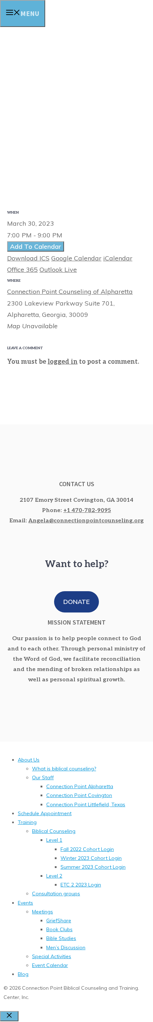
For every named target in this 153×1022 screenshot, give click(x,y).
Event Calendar (50, 965)
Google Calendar (76, 258)
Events (25, 903)
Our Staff (43, 777)
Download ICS (28, 258)
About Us (28, 760)
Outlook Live (58, 269)
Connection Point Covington (79, 795)
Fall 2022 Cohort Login (87, 849)
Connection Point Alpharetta (79, 786)
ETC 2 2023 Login (80, 884)
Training (27, 822)
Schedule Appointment (45, 813)
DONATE (76, 602)
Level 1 (54, 840)
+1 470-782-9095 (87, 510)
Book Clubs (59, 929)
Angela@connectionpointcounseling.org (86, 520)
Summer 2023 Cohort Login (93, 867)
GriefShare (58, 920)
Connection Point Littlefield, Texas (85, 804)
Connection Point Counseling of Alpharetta (70, 291)
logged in (63, 362)
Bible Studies (61, 938)
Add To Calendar (35, 246)
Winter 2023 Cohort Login (91, 858)
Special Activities (51, 956)
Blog (23, 974)
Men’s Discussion (65, 947)
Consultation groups (56, 893)
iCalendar (117, 258)
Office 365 (22, 269)
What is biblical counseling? (64, 768)
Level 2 (54, 876)
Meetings (42, 911)
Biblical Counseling (53, 831)
